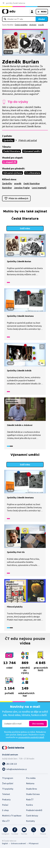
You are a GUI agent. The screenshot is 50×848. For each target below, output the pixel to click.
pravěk (41, 24)
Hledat (41, 19)
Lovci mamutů (39, 187)
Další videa (25, 228)
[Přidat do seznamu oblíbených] (42, 237)
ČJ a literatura (32, 172)
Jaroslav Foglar (22, 187)
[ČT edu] (8, 12)
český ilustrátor (31, 183)
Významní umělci (32, 151)
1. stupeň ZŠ (9, 162)
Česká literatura (11, 151)
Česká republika (21, 24)
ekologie (32, 24)
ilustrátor (7, 187)
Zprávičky (8, 140)
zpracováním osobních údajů (31, 737)
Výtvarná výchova (12, 172)
